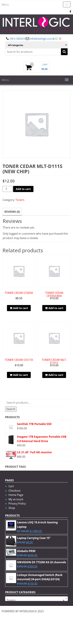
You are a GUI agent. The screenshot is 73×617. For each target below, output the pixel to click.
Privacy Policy (17, 503)
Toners (19, 200)
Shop (11, 508)
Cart (11, 486)
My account (15, 499)
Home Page (15, 495)
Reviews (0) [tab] (12, 212)
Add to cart (23, 189)
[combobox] (36, 598)
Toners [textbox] (35, 600)
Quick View (33, 259)
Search (10, 409)
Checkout (14, 490)
